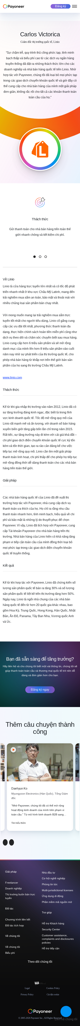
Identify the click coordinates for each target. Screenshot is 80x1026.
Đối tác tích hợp (14, 925)
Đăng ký (60, 6)
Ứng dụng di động (52, 896)
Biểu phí (10, 952)
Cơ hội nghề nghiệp (53, 878)
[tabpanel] (40, 224)
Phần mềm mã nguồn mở (57, 901)
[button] (66, 1011)
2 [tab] (40, 256)
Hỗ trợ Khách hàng (53, 923)
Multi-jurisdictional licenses (57, 890)
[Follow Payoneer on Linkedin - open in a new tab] (43, 969)
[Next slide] (11, 842)
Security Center (51, 929)
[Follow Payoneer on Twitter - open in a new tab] (31, 969)
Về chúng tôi (12, 946)
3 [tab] (45, 256)
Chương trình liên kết (17, 919)
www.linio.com (12, 377)
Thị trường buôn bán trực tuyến (20, 896)
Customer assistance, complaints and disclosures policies (58, 939)
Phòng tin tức (49, 884)
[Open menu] (74, 6)
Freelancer (11, 882)
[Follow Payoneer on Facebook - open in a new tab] (37, 969)
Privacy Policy (27, 994)
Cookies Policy (53, 988)
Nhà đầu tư (48, 872)
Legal (27, 988)
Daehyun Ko (19, 788)
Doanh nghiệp (13, 888)
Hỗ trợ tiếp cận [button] (50, 948)
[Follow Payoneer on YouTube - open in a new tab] (49, 969)
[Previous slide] (5, 842)
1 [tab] (34, 256)
